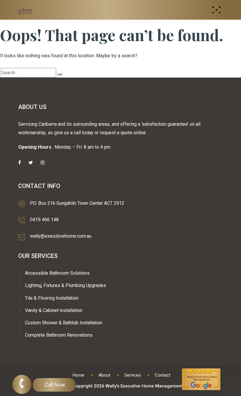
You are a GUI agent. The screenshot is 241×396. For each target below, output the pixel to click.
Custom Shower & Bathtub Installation (63, 322)
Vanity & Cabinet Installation (53, 310)
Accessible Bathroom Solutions (57, 273)
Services (132, 375)
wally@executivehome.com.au (60, 236)
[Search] (59, 74)
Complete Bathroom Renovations (59, 335)
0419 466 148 (44, 219)
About (104, 375)
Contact (162, 375)
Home (78, 375)
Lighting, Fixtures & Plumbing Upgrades (65, 285)
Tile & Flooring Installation (51, 298)
